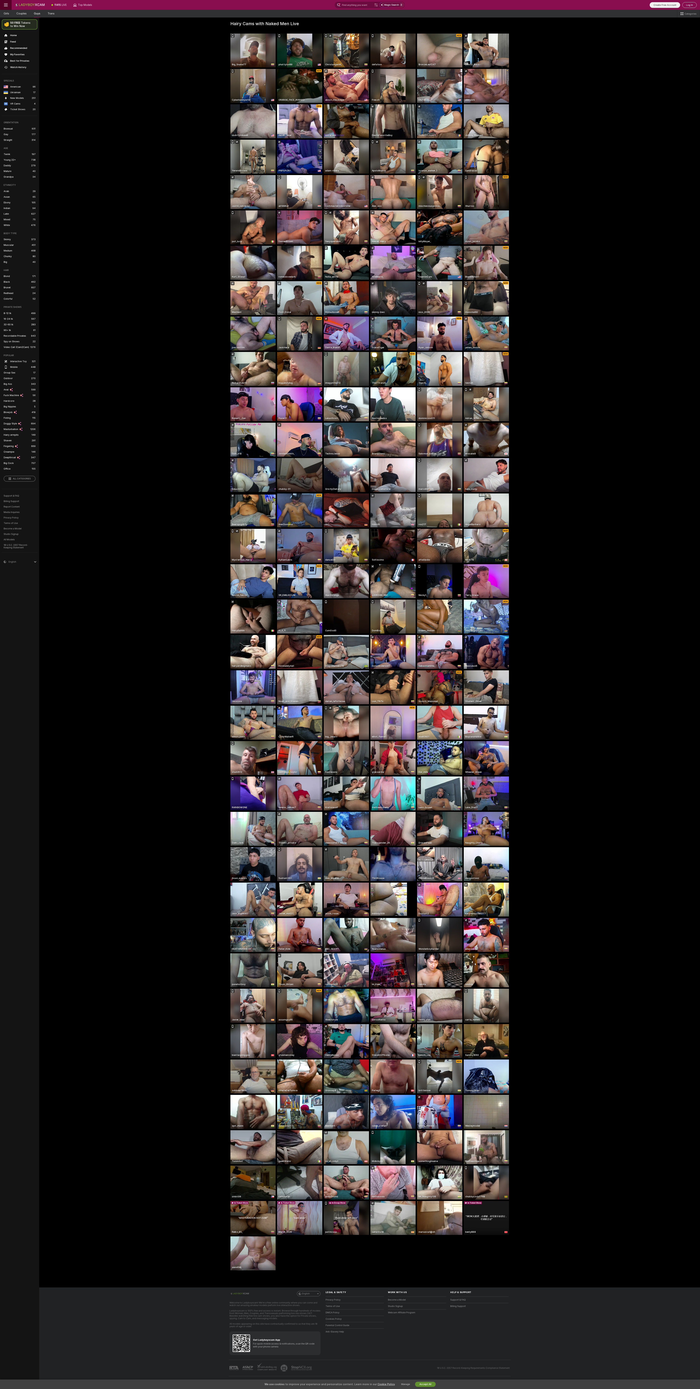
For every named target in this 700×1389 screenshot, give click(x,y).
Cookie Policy (386, 1384)
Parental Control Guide (337, 1325)
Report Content (12, 506)
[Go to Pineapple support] (284, 1368)
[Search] (376, 4)
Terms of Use (11, 523)
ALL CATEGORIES (22, 478)
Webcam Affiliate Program (401, 1312)
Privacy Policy (11, 517)
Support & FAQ (11, 496)
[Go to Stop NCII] (302, 1368)
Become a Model (13, 528)
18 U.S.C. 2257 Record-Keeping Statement (16, 546)
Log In (689, 5)
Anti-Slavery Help (335, 1331)
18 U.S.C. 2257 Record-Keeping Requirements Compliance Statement (473, 1368)
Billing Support (11, 501)
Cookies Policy (334, 1319)
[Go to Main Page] (30, 5)
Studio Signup (11, 534)
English (306, 1293)
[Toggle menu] (6, 5)
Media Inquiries (12, 512)
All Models (9, 539)
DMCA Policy (332, 1312)
